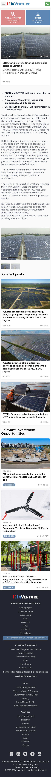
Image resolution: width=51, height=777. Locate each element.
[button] (46, 245)
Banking (25, 698)
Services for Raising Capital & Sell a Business (27, 638)
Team (25, 618)
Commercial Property (25, 657)
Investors (25, 741)
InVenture (25, 603)
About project (25, 608)
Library (25, 738)
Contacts (25, 629)
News (25, 683)
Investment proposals (25, 645)
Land (25, 660)
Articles (25, 723)
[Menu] (3, 4)
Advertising (25, 615)
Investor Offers (25, 667)
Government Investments (25, 695)
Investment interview (25, 727)
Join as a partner (25, 611)
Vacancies (25, 622)
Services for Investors (25, 676)
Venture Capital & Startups (25, 691)
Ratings (25, 734)
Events (25, 745)
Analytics (25, 712)
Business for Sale (25, 653)
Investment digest (25, 716)
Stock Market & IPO (25, 702)
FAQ (26, 626)
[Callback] (47, 4)
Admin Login (25, 633)
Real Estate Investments (25, 706)
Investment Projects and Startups (25, 649)
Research (25, 720)
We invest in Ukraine (25, 731)
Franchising (25, 664)
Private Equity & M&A (25, 687)
